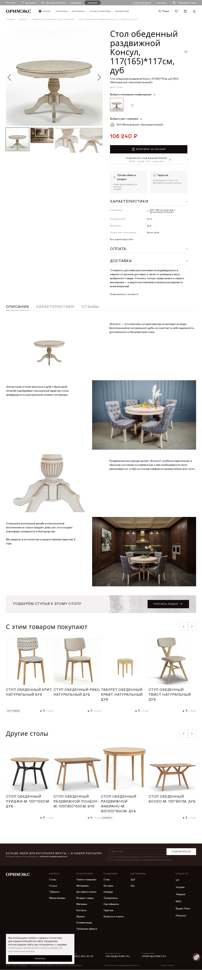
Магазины (81, 904)
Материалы (82, 886)
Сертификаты (111, 904)
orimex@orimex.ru (154, 956)
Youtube (180, 887)
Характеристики (55, 307)
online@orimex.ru (118, 956)
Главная (10, 19)
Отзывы (90, 307)
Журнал (80, 916)
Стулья (53, 886)
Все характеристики (121, 239)
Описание (17, 307)
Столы (52, 879)
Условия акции (84, 922)
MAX (178, 901)
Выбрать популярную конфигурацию (130, 94)
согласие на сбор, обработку (127, 857)
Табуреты (54, 892)
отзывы (119, 87)
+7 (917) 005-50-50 (142, 2)
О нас (107, 879)
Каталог (23, 19)
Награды (108, 892)
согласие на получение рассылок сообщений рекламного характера (144, 860)
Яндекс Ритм (183, 908)
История (108, 886)
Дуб (133, 879)
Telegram (180, 894)
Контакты (162, 2)
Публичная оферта (86, 929)
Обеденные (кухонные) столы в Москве (52, 19)
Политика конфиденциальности (121, 965)
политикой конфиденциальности (53, 856)
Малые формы (57, 898)
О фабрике (75, 2)
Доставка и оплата (86, 892)
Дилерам (92, 2)
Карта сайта (167, 965)
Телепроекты (111, 898)
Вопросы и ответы (114, 916)
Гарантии (108, 910)
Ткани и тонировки (86, 879)
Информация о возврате (124, 294)
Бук (133, 886)
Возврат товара (84, 898)
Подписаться (181, 852)
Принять (40, 958)
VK (177, 880)
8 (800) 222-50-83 (82, 956)
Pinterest (181, 916)
